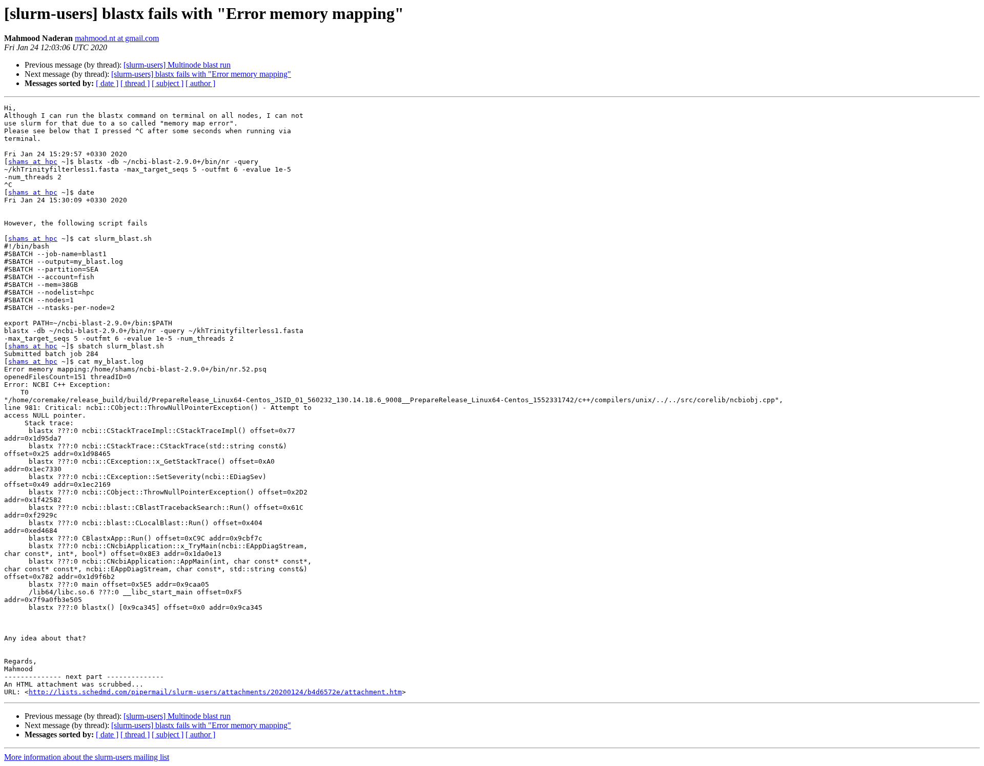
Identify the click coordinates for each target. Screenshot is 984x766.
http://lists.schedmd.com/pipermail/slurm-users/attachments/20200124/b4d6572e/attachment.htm (215, 692)
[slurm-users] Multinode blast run (177, 64)
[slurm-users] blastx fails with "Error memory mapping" (201, 74)
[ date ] (107, 83)
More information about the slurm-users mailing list (86, 757)
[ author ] (200, 83)
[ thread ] (135, 83)
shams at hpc (32, 161)
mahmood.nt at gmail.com (117, 38)
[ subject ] (167, 83)
